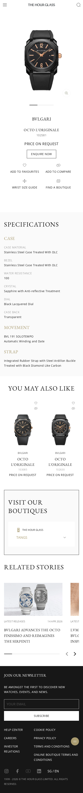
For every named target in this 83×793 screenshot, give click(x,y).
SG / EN (53, 771)
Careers (10, 738)
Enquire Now (41, 154)
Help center (13, 730)
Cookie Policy (44, 730)
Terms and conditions (52, 746)
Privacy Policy (45, 738)
